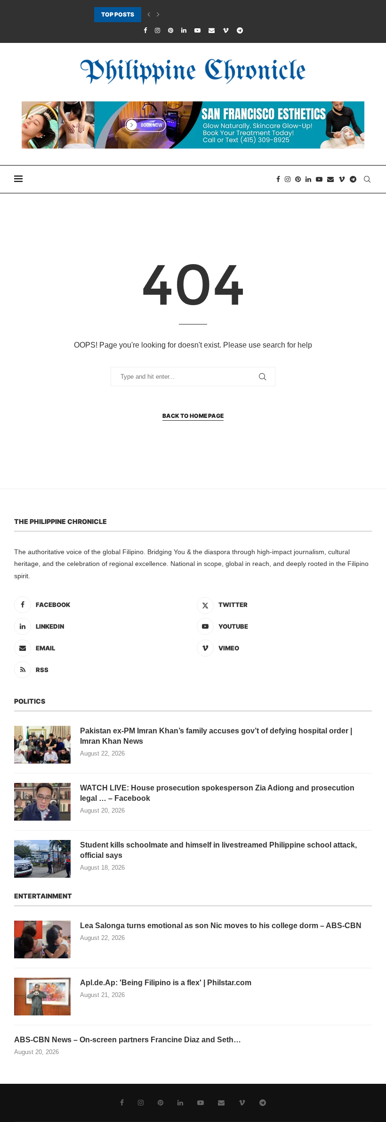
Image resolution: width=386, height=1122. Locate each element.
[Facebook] (145, 30)
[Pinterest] (170, 30)
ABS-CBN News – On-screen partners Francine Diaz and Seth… (127, 1040)
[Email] (212, 30)
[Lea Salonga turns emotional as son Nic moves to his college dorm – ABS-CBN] (42, 939)
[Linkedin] (183, 30)
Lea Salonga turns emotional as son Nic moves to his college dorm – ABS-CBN (221, 926)
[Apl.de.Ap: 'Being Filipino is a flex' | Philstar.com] (42, 996)
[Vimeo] (226, 30)
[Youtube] (197, 30)
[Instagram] (157, 30)
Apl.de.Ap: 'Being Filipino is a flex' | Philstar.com (165, 983)
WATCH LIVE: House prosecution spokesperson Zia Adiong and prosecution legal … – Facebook (217, 793)
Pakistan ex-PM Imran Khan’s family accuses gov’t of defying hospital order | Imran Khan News (216, 736)
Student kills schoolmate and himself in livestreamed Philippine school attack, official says (218, 850)
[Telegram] (240, 30)
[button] (149, 14)
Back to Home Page (193, 415)
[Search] (367, 179)
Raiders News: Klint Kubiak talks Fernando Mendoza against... (177, 14)
